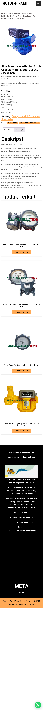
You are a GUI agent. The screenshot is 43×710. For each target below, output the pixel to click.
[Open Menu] (38, 3)
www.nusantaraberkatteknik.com (21, 457)
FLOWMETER (13, 13)
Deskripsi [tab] (8, 130)
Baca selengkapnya (21, 252)
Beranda (4, 13)
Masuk (21, 592)
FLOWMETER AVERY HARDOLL (29, 123)
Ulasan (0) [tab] (19, 130)
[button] (38, 705)
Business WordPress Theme (14, 601)
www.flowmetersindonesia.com (21, 452)
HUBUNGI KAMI (15, 3)
